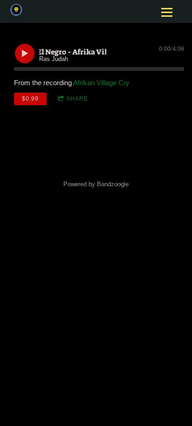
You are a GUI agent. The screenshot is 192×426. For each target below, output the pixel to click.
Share (77, 98)
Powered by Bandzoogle (96, 184)
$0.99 (30, 98)
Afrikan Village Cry (101, 83)
